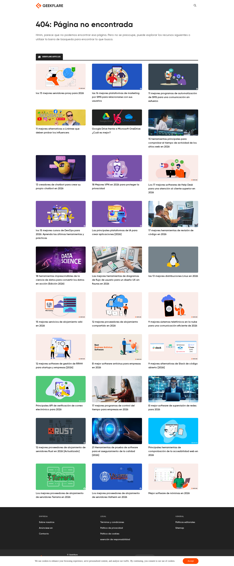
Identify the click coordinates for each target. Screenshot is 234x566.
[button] (195, 5)
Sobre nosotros (46, 522)
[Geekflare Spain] (49, 5)
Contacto (44, 534)
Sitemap (179, 528)
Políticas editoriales (185, 522)
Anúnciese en (46, 528)
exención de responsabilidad (115, 539)
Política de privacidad (111, 528)
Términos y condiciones (112, 522)
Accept (191, 561)
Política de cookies (109, 534)
